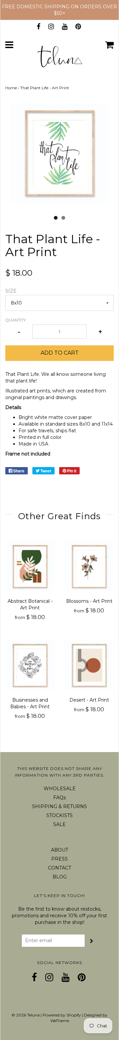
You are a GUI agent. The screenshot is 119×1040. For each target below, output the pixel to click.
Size (11, 291)
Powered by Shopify (62, 1014)
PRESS (59, 859)
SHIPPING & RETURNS (59, 806)
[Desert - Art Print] (89, 665)
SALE (59, 824)
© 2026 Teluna (26, 1014)
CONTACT (59, 868)
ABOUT (59, 850)
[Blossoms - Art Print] (89, 566)
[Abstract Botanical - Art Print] (30, 566)
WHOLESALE (60, 789)
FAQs (59, 797)
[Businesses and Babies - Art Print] (30, 665)
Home (11, 87)
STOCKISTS (59, 815)
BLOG (60, 877)
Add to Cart (60, 353)
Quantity (15, 319)
